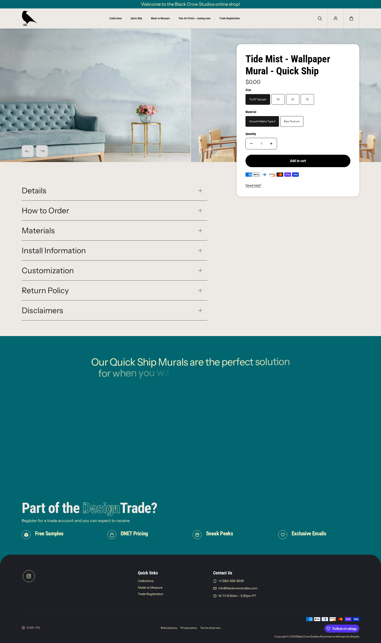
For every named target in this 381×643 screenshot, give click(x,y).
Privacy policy (189, 627)
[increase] (271, 143)
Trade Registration (229, 18)
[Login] (335, 18)
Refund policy (169, 627)
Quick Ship (136, 18)
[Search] (319, 18)
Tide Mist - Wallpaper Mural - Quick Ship (287, 65)
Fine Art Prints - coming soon (194, 18)
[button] (351, 18)
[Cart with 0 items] (351, 18)
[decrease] (251, 143)
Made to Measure (160, 18)
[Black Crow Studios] (29, 18)
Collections (116, 18)
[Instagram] (29, 576)
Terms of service (210, 627)
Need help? (253, 185)
